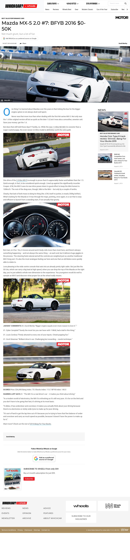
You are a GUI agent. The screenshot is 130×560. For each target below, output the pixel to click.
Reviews (56, 9)
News (47, 9)
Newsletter (8, 518)
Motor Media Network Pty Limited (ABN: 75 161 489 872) (103, 530)
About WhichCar (52, 518)
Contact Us (46, 530)
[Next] (127, 9)
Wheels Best (66, 9)
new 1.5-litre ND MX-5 (58, 127)
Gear (76, 9)
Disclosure (28, 530)
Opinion (26, 513)
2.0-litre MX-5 (21, 180)
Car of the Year (102, 9)
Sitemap (37, 530)
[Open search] (125, 3)
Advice (47, 508)
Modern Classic (87, 9)
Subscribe (114, 9)
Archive (26, 518)
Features (48, 513)
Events (5, 513)
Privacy (20, 530)
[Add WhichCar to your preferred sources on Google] (44, 458)
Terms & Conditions (9, 530)
